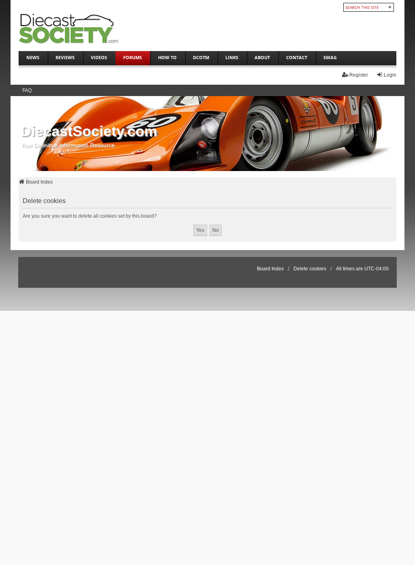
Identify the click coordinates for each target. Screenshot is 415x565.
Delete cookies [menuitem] (309, 269)
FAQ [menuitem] (27, 90)
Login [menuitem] (390, 75)
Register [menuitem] (358, 75)
